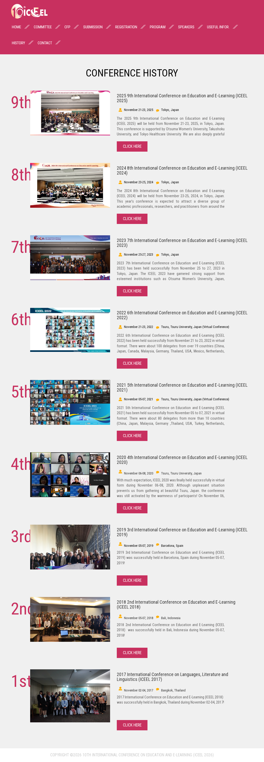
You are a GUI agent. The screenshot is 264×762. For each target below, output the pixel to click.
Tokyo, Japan (170, 110)
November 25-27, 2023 (138, 254)
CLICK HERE (132, 146)
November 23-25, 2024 (138, 182)
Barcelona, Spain (172, 546)
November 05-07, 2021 (138, 399)
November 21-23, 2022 (138, 327)
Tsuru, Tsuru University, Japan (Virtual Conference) (195, 327)
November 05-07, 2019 (138, 546)
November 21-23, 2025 (138, 110)
